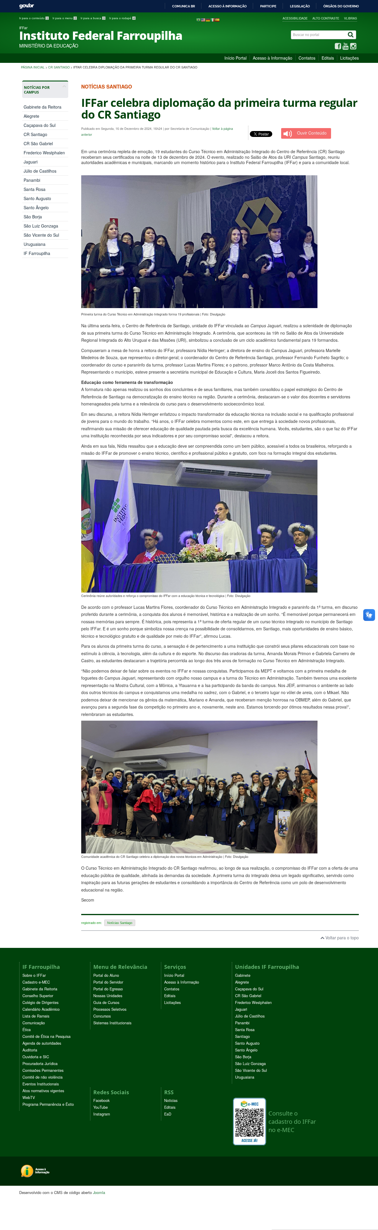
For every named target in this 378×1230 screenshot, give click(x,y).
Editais (328, 58)
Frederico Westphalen (44, 153)
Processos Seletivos (109, 1009)
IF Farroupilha (37, 253)
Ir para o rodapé (122, 18)
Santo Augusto (37, 198)
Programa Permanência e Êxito (48, 1104)
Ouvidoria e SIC (35, 1056)
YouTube (100, 1107)
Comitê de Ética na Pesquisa (46, 1036)
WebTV (28, 1097)
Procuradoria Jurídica (40, 1063)
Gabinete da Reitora (42, 107)
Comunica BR (183, 6)
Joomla (99, 1192)
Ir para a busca (93, 18)
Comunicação (33, 1022)
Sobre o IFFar (34, 975)
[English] (203, 19)
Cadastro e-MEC (36, 982)
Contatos (307, 58)
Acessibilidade (295, 18)
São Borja (33, 217)
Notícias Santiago (119, 923)
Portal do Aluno (106, 975)
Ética (26, 1029)
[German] (208, 19)
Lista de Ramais (35, 1016)
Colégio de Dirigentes (40, 1002)
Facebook (101, 1100)
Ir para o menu (64, 18)
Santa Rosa (34, 189)
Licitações (349, 58)
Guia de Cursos (106, 1002)
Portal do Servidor (108, 982)
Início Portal (235, 58)
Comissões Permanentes (42, 1070)
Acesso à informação (227, 6)
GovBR (26, 6)
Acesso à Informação (272, 58)
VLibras (350, 18)
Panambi (32, 180)
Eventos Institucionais (40, 1084)
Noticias (170, 1100)
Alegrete (31, 116)
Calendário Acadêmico (41, 1009)
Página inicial (33, 67)
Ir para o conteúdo (33, 18)
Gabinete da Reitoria (39, 989)
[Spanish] (217, 19)
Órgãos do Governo (341, 6)
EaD (167, 1114)
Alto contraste (325, 18)
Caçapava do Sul (40, 125)
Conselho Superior (37, 995)
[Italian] (212, 19)
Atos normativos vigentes (43, 1090)
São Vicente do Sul (41, 235)
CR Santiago (59, 67)
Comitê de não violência (42, 1077)
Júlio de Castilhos (40, 171)
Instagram (101, 1114)
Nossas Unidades (107, 995)
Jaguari (31, 162)
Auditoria (29, 1050)
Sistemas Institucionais (112, 1022)
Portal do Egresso (108, 989)
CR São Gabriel (38, 143)
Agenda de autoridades (41, 1043)
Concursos (102, 1016)
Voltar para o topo (341, 938)
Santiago (242, 1036)
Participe (268, 6)
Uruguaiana (34, 244)
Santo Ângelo (36, 207)
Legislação (300, 6)
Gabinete (242, 975)
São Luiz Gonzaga (41, 226)
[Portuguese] (198, 19)
